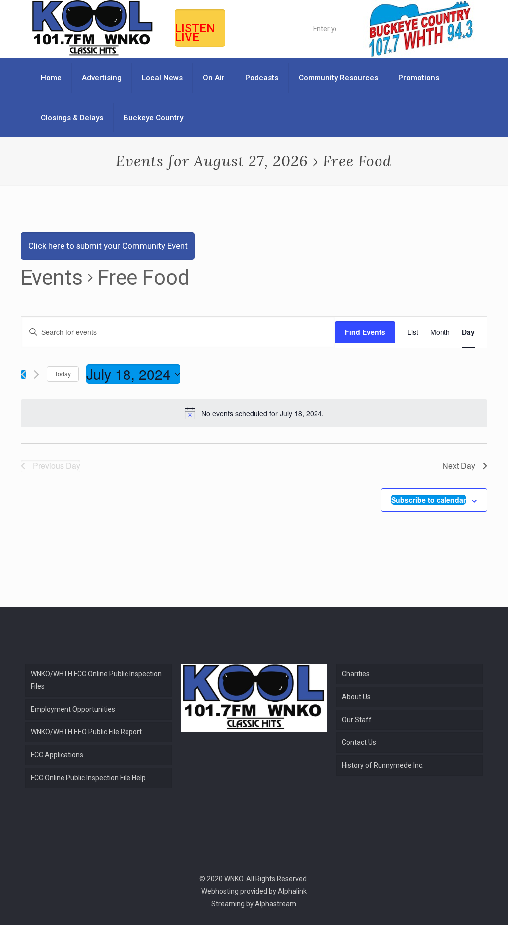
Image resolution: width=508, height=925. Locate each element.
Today (63, 373)
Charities (356, 674)
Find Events (365, 332)
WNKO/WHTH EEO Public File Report (86, 732)
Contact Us (359, 742)
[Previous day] (23, 374)
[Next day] (36, 374)
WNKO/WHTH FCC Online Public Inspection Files (96, 680)
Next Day (459, 465)
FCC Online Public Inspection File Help (88, 778)
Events (52, 277)
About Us (356, 697)
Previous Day (56, 465)
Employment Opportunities (73, 709)
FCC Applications (57, 755)
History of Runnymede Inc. (383, 765)
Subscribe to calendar (428, 500)
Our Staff (357, 720)
